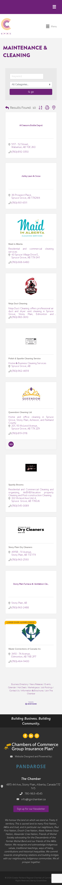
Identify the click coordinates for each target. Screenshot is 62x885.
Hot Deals (22, 687)
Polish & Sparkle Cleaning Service (24, 358)
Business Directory (19, 684)
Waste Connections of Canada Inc (24, 649)
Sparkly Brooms (15, 484)
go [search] (32, 91)
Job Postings (47, 687)
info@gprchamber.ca (33, 799)
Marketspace (33, 687)
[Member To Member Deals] (11, 446)
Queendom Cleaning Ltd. (20, 412)
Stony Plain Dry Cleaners (20, 547)
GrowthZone (41, 880)
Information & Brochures (32, 690)
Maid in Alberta (15, 244)
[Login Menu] (54, 7)
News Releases (36, 684)
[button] (7, 107)
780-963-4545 (33, 793)
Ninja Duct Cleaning (17, 303)
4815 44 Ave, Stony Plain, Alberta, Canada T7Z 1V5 (33, 786)
